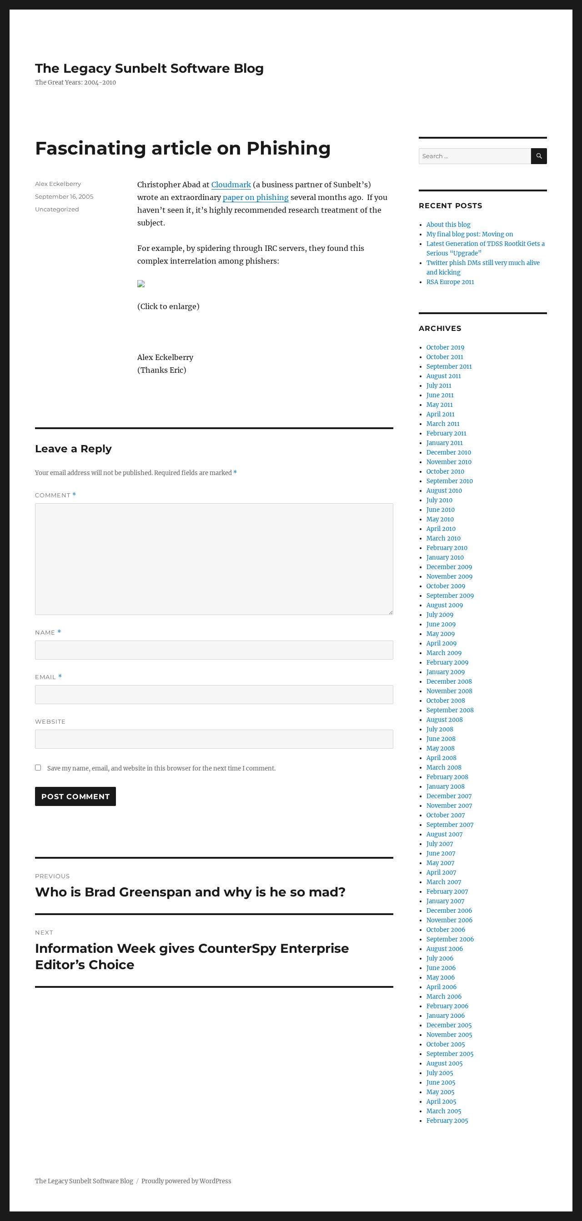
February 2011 (446, 433)
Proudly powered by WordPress (186, 1181)
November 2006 (449, 920)
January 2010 (445, 557)
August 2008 (444, 720)
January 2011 (444, 443)
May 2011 (439, 405)
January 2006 (445, 1016)
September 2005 (450, 1054)
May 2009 (440, 634)
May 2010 (440, 519)
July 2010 (439, 500)
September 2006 (450, 939)
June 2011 (440, 395)
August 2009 (444, 605)
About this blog (448, 225)
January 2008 (445, 787)
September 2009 (450, 596)
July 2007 (439, 844)
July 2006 (440, 958)
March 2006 (444, 997)
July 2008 (439, 729)
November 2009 (449, 576)
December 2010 (448, 452)
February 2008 (447, 777)
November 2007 (449, 806)
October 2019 (445, 347)
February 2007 (447, 892)
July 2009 (440, 615)
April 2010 (441, 529)
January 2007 (445, 901)
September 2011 (449, 366)
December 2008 (449, 682)
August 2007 (444, 834)
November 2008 (449, 691)
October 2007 (445, 815)
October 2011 (444, 357)
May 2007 (440, 863)
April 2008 (441, 758)
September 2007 (450, 825)
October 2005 (445, 1044)
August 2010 (444, 491)
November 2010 (449, 462)
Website (50, 721)
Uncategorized (57, 209)
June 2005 (441, 1082)
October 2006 (446, 930)
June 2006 (441, 968)
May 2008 (440, 748)
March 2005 (444, 1111)
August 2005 (444, 1063)
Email (48, 677)
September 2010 (449, 481)
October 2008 (445, 701)
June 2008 (441, 739)
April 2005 (441, 1102)
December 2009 (449, 567)
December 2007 (449, 796)
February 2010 (446, 548)
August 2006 (444, 949)
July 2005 (439, 1073)
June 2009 (441, 624)
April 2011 (440, 414)
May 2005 (440, 1092)
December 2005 (449, 1025)
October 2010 (445, 471)
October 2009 (446, 586)
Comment (55, 495)
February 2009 (447, 662)
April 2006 (441, 987)
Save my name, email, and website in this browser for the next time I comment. (161, 768)
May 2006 (440, 977)
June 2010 (440, 510)
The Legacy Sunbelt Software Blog (149, 68)
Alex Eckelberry (58, 183)
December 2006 (449, 911)
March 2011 (443, 424)
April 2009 (441, 643)
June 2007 (441, 853)
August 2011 (443, 376)
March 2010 (443, 538)
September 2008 (450, 710)
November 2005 (449, 1035)
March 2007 (444, 882)
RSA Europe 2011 (450, 282)
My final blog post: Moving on (469, 234)
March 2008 (444, 767)
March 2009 (444, 653)
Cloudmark (231, 184)
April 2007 (441, 872)
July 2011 (439, 386)
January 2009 (445, 672)
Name (48, 632)
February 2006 (447, 1006)
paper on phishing (256, 197)
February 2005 (447, 1121)
